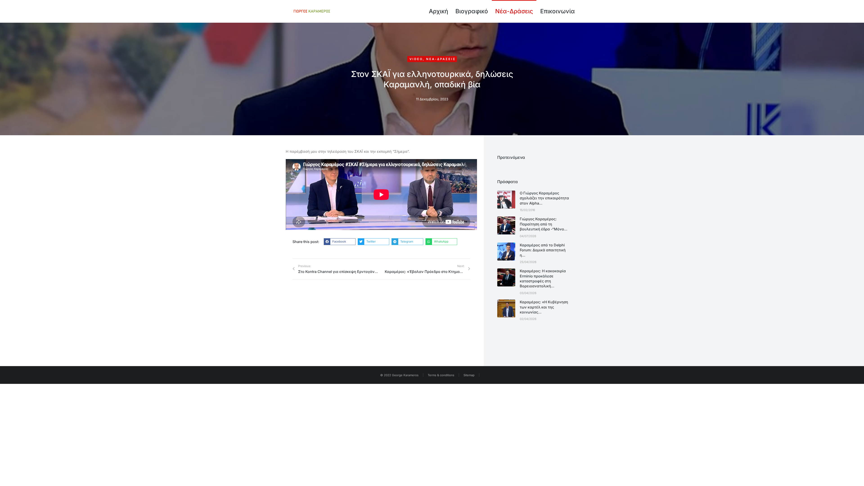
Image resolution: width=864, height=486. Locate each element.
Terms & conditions (441, 375)
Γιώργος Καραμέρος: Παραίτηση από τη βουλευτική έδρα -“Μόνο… (543, 224)
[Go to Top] (857, 479)
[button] (340, 241)
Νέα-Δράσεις (441, 59)
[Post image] (506, 200)
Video (416, 59)
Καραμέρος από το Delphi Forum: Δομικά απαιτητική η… (543, 250)
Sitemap (469, 375)
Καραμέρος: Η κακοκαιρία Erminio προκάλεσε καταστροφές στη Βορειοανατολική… (543, 278)
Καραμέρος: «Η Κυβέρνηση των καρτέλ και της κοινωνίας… (544, 307)
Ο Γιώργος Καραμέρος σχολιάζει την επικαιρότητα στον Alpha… (544, 198)
